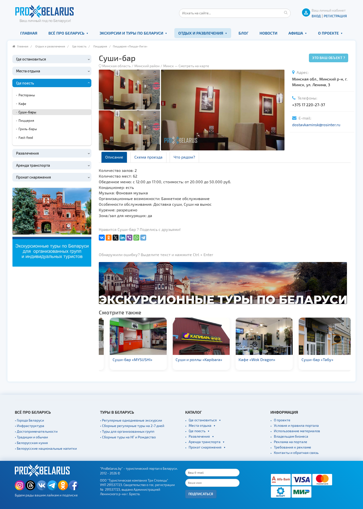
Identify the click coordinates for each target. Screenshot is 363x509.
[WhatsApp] (136, 238)
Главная (28, 33)
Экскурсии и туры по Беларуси (131, 33)
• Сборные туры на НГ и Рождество (128, 437)
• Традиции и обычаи (31, 437)
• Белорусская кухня (31, 443)
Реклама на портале (290, 442)
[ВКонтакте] (102, 238)
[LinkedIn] (122, 238)
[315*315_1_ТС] (51, 226)
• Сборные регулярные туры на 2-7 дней (132, 426)
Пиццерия (100, 46)
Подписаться (200, 494)
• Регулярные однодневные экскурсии (131, 420)
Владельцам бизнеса (291, 436)
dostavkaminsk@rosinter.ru (316, 124)
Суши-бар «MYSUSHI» (124, 359)
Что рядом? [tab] (184, 157)
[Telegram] (143, 238)
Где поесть (79, 46)
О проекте (328, 33)
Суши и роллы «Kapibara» (191, 359)
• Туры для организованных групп (127, 431)
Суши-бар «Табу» (309, 359)
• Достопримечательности (36, 431)
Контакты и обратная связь (296, 452)
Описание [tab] (114, 157)
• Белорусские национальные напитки (46, 448)
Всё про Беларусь (66, 33)
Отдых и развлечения (200, 33)
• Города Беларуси (29, 420)
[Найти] (286, 12)
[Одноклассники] (109, 238)
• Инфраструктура (29, 426)
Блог (243, 33)
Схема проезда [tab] (148, 157)
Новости (268, 33)
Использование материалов (297, 431)
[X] (116, 238)
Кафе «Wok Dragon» (249, 359)
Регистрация (335, 16)
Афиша (295, 33)
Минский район (147, 66)
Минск (168, 66)
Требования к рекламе (292, 447)
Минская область (116, 66)
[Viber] (129, 238)
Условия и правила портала (296, 425)
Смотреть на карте (194, 66)
